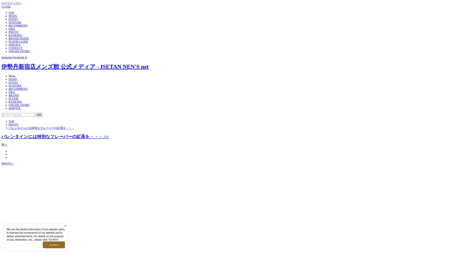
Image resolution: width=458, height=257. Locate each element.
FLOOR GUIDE (18, 41)
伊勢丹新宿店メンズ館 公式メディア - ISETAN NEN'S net (75, 66)
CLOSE (6, 6)
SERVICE (15, 44)
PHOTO (13, 32)
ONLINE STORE (19, 51)
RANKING (15, 35)
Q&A (12, 28)
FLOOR (13, 98)
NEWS (13, 15)
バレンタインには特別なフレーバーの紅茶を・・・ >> (55, 136)
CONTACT (15, 48)
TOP (11, 12)
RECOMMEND (18, 25)
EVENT (13, 19)
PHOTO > (7, 163)
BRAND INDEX (19, 38)
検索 (39, 115)
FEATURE (15, 22)
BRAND (14, 95)
